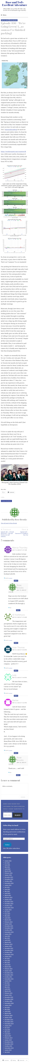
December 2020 (9, 997)
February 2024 (8, 922)
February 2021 (8, 993)
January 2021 (8, 995)
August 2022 (8, 956)
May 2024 (7, 916)
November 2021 (9, 975)
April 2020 (7, 1011)
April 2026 (7, 869)
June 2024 (7, 913)
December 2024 (9, 901)
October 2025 (8, 881)
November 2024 (9, 903)
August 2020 (8, 1005)
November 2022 (9, 950)
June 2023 (7, 936)
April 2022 (7, 964)
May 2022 (7, 962)
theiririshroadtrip (11, 129)
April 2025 (7, 893)
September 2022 (9, 954)
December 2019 (9, 1019)
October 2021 (8, 977)
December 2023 (9, 926)
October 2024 (8, 905)
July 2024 (7, 911)
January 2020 (8, 1017)
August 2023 (8, 934)
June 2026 (7, 865)
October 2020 (8, 1001)
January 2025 (8, 899)
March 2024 (8, 920)
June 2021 (7, 985)
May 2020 (7, 1009)
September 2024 (9, 907)
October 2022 (8, 952)
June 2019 (7, 1029)
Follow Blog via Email (10, 825)
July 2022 (7, 958)
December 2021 (9, 972)
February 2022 (8, 968)
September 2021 (9, 979)
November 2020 (9, 999)
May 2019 (7, 1032)
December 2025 (9, 877)
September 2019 (9, 1023)
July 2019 (7, 1027)
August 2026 (8, 861)
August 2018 (8, 1050)
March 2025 (8, 895)
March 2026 (8, 871)
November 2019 (9, 1021)
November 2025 (9, 879)
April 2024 (7, 918)
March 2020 (8, 1013)
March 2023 (8, 942)
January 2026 (8, 875)
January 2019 (8, 1040)
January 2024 (8, 924)
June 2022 (7, 960)
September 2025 (9, 883)
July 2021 (7, 983)
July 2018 (7, 1052)
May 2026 (7, 867)
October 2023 (8, 930)
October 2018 (8, 1046)
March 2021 (8, 991)
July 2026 (7, 863)
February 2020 (8, 1015)
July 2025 (7, 887)
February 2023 (8, 944)
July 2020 (7, 1007)
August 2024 (8, 909)
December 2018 (9, 1042)
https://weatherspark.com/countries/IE (13, 151)
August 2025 (8, 885)
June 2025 (7, 889)
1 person (10, 578)
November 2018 (9, 1044)
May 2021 (7, 987)
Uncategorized (7, 501)
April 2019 (7, 1034)
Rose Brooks (13, 20)
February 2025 (8, 897)
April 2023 (7, 940)
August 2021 (8, 981)
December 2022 (9, 948)
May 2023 (7, 938)
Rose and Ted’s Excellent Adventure (14, 3)
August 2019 (8, 1025)
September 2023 (9, 932)
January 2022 (8, 970)
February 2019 (8, 1038)
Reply (16, 580)
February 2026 (8, 873)
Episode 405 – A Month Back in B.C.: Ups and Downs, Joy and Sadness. (7, 532)
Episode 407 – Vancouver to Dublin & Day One (21, 532)
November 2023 (9, 928)
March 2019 (8, 1036)
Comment (23, 797)
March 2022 (8, 966)
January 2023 (8, 946)
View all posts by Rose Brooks (9, 523)
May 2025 (7, 891)
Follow (7, 845)
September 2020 (9, 1003)
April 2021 (7, 989)
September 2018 (9, 1048)
